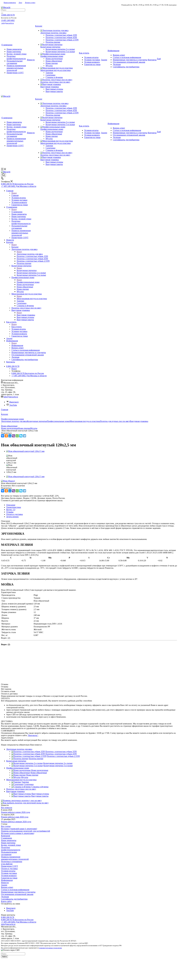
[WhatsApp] (17, 435)
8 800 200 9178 (7, 917)
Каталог (15, 247)
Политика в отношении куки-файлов (11, 862)
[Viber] (13, 435)
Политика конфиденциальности (10, 848)
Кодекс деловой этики (11, 845)
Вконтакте (14, 402)
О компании (16, 212)
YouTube (13, 405)
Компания (5, 836)
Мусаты (33, 428)
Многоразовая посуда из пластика (32, 298)
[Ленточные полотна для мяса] (59, 30)
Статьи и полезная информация (15, 890)
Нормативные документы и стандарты (18, 892)
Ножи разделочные (9, 428)
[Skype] (20, 435)
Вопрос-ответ (30, 3)
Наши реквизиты (10, 3)
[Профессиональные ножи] (59, 54)
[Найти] (2, 13)
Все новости (6, 807)
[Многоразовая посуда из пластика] (59, 68)
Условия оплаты (8, 871)
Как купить (16, 327)
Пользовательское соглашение (9, 853)
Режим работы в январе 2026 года (16, 822)
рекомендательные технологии (50, 948)
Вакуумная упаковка (26, 315)
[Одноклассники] (6, 435)
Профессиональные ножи (28, 282)
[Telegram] (24, 435)
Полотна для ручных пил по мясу (115, 421)
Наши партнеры (8, 843)
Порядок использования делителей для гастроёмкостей (25, 831)
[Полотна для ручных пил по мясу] (59, 80)
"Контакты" (32, 735)
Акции (4, 885)
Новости (5, 882)
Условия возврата (9, 875)
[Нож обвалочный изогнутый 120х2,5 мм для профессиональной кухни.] (25, 451)
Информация (17, 345)
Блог (20, 3)
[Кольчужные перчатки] (59, 44)
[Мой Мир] (9, 435)
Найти (4, 957)
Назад (14, 193)
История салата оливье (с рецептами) (17, 833)
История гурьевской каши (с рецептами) (19, 829)
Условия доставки (9, 873)
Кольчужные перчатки (27, 270)
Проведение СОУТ (9, 866)
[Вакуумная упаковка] (59, 84)
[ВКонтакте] (2, 435)
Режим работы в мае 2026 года (14, 817)
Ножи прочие (24, 428)
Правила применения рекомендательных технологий (15, 858)
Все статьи (6, 826)
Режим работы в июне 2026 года (15, 812)
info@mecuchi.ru (11, 397)
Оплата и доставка (9, 868)
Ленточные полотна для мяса (30, 254)
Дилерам (5, 897)
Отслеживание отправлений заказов (17, 894)
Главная (15, 195)
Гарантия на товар (9, 878)
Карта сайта (6, 901)
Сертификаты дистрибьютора (14, 899)
